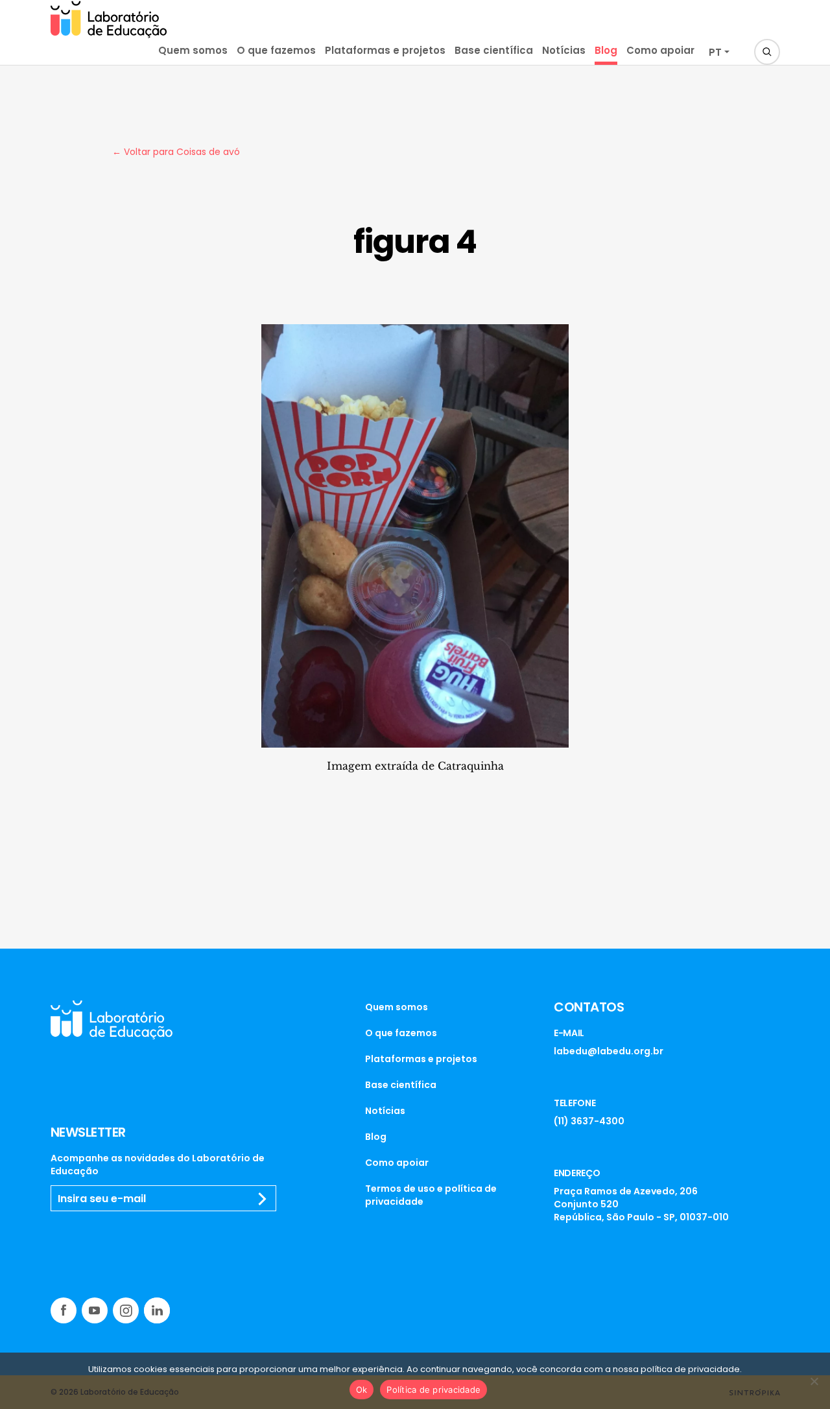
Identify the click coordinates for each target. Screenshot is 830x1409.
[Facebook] (64, 1310)
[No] (813, 1381)
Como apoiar (660, 50)
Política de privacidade (433, 1389)
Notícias (564, 50)
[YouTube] (95, 1310)
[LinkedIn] (157, 1310)
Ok (362, 1389)
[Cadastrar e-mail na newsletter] (262, 1198)
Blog (606, 50)
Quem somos (193, 50)
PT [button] (715, 52)
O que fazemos (276, 50)
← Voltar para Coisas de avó (176, 151)
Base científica (494, 50)
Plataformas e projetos (385, 50)
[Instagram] (126, 1310)
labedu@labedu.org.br (608, 1051)
